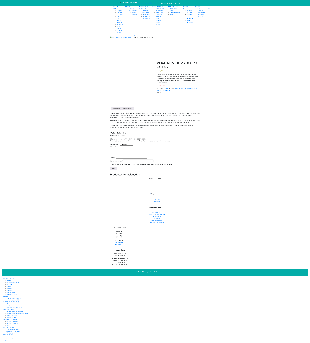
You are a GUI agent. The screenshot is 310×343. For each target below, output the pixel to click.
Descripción (116, 108)
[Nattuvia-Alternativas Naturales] (146, 3)
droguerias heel (189, 88)
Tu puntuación (115, 144)
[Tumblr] (160, 100)
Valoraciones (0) (127, 108)
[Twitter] (160, 96)
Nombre (113, 157)
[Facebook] (160, 94)
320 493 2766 (118, 244)
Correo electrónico (116, 161)
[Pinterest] (160, 102)
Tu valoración (114, 147)
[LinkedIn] (160, 98)
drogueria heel (179, 88)
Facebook (157, 200)
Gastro (166, 88)
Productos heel (166, 90)
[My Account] (160, 2)
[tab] (116, 108)
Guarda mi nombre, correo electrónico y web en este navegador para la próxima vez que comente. (142, 164)
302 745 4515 (119, 242)
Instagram (157, 201)
